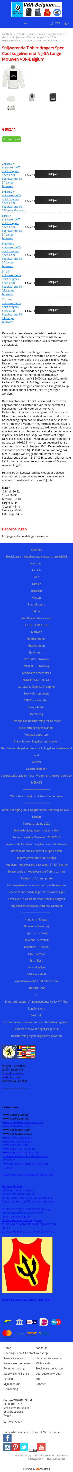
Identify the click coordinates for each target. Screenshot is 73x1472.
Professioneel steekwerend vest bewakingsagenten (36, 1022)
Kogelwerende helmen (17, 1363)
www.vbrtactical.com (16, 1126)
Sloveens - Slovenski (36, 940)
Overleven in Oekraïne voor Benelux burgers (36, 899)
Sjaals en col (36, 652)
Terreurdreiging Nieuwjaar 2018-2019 (36, 837)
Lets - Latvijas (36, 954)
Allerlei (36, 762)
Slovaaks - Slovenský (36, 926)
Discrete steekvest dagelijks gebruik (36, 1029)
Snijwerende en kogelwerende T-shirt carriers (36, 871)
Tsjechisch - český (36, 933)
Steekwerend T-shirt (16, 1373)
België (48, 1209)
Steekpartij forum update (36, 878)
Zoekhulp (36, 1015)
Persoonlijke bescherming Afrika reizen (36, 721)
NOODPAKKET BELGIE (36, 680)
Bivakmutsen (36, 645)
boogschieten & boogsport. (17, 1216)
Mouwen (36, 632)
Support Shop (36, 988)
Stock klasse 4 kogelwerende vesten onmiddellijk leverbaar (36, 560)
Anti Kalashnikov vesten (36, 618)
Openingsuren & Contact (19, 1353)
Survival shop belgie (36, 693)
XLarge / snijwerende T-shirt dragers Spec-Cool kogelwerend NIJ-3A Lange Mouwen (12, 311)
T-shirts (36, 570)
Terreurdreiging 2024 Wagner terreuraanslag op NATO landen (36, 813)
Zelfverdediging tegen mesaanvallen (37, 830)
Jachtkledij (36, 714)
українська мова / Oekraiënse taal (36, 981)
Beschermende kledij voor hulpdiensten (36, 851)
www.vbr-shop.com (15, 1145)
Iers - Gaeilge (36, 967)
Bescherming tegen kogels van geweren (36, 1036)
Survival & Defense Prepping (36, 686)
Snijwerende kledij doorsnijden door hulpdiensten (37, 844)
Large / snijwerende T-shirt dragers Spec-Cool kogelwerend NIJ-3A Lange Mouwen (12, 227)
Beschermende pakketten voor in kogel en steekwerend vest (36, 751)
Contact (41, 1384)
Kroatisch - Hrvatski (36, 947)
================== (36, 789)
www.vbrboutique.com (17, 1137)
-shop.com (8, 1160)
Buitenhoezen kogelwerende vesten (36, 741)
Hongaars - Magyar (36, 919)
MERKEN (36, 782)
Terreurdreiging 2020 (36, 823)
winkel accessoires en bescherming (22, 1212)
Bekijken (53, 174)
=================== (36, 912)
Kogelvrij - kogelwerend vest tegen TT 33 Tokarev (37, 865)
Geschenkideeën (36, 769)
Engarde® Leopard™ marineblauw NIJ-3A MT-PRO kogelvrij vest (36, 1005)
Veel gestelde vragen (49, 1373)
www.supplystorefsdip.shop (21, 1152)
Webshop (42, 1353)
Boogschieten (36, 707)
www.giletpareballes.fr (17, 1141)
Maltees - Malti (36, 974)
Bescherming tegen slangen (36, 728)
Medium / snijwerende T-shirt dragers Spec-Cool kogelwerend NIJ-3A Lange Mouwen (12, 255)
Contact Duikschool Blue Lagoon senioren (28, 1201)
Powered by (36, 1468)
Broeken (36, 591)
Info (38, 1379)
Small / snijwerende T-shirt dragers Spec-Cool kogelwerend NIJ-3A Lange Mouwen (12, 283)
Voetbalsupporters (36, 734)
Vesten (36, 597)
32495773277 (15, 1422)
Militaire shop (44, 1363)
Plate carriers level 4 (48, 1358)
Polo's (36, 577)
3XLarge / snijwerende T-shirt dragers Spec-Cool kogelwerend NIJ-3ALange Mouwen (13, 201)
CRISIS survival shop (36, 700)
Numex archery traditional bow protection (29, 1224)
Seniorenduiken (12, 1186)
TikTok (33, 1450)
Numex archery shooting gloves (22, 1220)
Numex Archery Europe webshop (23, 1209)
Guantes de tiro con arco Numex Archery (28, 1231)
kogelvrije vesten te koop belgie (36, 858)
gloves (6, 1228)
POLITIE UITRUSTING (37, 625)
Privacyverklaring (55, 1458)
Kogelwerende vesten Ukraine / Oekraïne (37, 906)
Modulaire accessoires (36, 673)
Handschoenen (36, 639)
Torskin (36, 584)
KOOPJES (36, 550)
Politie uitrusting (14, 1368)
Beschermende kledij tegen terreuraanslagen (36, 892)
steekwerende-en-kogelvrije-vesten (25, 1156)
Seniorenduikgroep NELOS (18, 1194)
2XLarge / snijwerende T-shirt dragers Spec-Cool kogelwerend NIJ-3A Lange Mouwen (12, 175)
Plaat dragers (36, 604)
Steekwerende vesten (49, 1368)
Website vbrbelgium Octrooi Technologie (36, 796)
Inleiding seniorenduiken (17, 1190)
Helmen (37, 611)
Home (7, 1348)
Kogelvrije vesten (14, 1358)
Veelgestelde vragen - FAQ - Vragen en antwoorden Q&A (36, 776)
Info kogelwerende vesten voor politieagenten (36, 885)
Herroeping (10, 1389)
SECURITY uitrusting (36, 659)
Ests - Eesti (36, 960)
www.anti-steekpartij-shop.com (23, 1122)
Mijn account (11, 1384)
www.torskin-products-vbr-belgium (25, 1164)
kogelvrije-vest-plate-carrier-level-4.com (27, 1300)
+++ (36, 995)
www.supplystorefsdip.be (19, 1149)
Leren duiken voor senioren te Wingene (27, 1197)
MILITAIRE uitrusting (36, 666)
